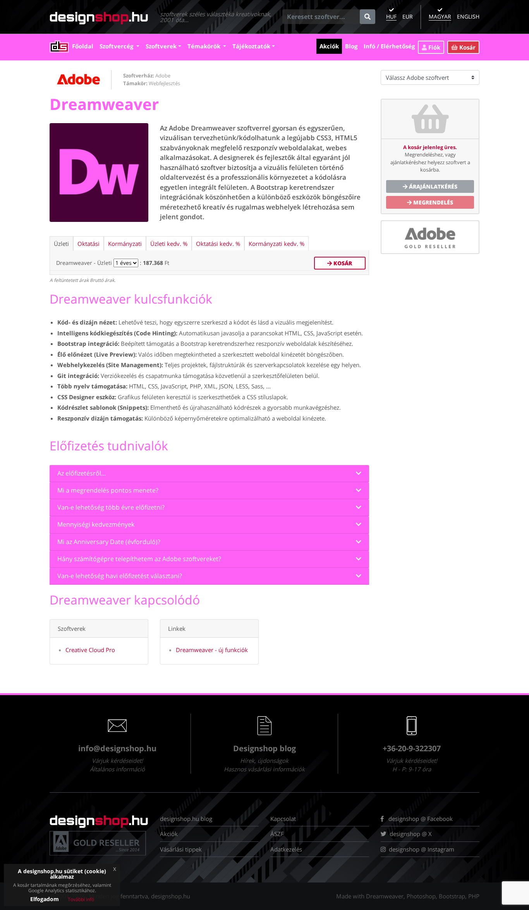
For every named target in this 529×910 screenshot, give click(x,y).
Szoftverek (161, 46)
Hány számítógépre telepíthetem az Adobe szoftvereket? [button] (139, 559)
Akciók (330, 46)
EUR (407, 16)
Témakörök (204, 46)
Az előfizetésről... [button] (81, 473)
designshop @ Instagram (421, 849)
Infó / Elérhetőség (391, 46)
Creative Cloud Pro (90, 650)
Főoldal (84, 46)
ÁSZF (277, 834)
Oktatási (88, 243)
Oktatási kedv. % (218, 243)
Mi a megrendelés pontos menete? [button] (107, 490)
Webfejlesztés (164, 83)
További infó (81, 899)
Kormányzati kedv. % (276, 243)
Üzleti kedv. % (168, 243)
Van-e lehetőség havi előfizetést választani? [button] (119, 576)
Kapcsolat (283, 818)
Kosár (467, 47)
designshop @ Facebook (420, 818)
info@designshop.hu (117, 748)
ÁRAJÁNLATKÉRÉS (432, 186)
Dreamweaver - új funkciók (212, 650)
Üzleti (61, 243)
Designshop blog (264, 748)
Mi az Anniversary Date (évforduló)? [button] (108, 542)
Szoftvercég (117, 46)
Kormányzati (125, 243)
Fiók (433, 47)
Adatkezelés (286, 849)
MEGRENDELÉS (432, 202)
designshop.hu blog (186, 818)
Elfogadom (44, 899)
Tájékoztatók (251, 46)
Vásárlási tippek (181, 849)
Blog (353, 46)
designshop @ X (409, 834)
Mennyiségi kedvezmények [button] (95, 524)
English (468, 16)
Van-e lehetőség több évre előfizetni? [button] (111, 507)
